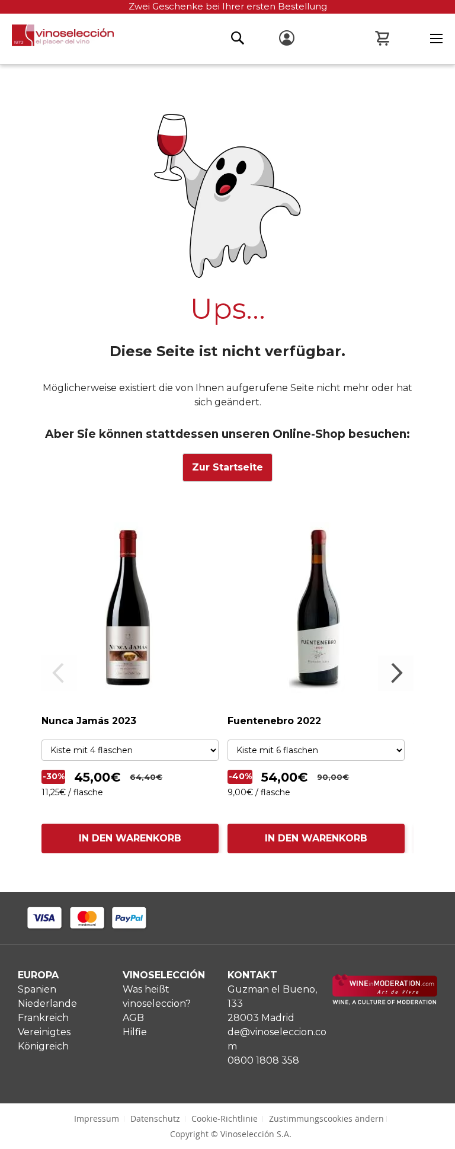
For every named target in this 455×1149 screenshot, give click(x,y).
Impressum (96, 1118)
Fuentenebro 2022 (274, 720)
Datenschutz (155, 1118)
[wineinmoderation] (384, 1001)
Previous (59, 673)
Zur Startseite (227, 467)
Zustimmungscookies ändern (326, 1118)
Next (396, 673)
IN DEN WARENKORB (130, 838)
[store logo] (57, 38)
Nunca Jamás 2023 (88, 720)
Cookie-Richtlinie (224, 1118)
